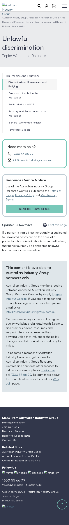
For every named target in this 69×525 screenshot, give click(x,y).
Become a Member (13, 431)
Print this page (57, 225)
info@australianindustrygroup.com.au (32, 160)
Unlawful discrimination (13, 26)
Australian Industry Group (14, 17)
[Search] (39, 5)
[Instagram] (51, 472)
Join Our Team (11, 426)
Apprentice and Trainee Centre (20, 456)
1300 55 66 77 (23, 154)
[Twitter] (7, 472)
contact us (48, 370)
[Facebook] (35, 472)
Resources (33, 17)
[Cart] (54, 5)
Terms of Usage (10, 496)
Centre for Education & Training (21, 460)
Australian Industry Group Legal (21, 451)
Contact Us (9, 440)
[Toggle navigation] (64, 6)
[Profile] (46, 5)
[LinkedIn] (20, 472)
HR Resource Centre (49, 17)
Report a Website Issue (16, 435)
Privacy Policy (24, 195)
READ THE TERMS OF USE (34, 208)
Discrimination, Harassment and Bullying (44, 22)
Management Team (13, 422)
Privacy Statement (12, 500)
